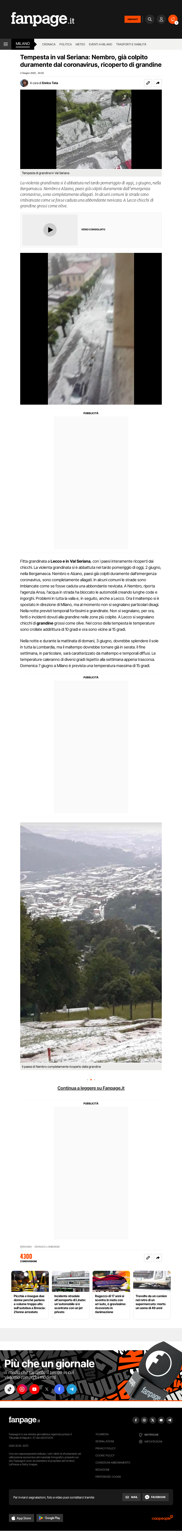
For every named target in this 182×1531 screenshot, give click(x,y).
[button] (158, 83)
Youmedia (102, 1434)
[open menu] (5, 44)
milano (23, 43)
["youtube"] (34, 1389)
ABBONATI (132, 19)
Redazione (102, 1469)
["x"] (47, 1389)
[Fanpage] (24, 1420)
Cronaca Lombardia (47, 1247)
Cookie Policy (105, 1455)
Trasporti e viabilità (131, 44)
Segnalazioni (104, 1441)
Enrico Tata (50, 83)
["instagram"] (22, 1389)
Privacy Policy (105, 1448)
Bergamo (26, 1247)
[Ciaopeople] (162, 1519)
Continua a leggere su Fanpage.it (91, 1088)
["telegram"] (72, 1389)
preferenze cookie (108, 1476)
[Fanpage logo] (37, 19)
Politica (65, 44)
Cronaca (48, 44)
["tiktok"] (9, 1389)
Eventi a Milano (100, 44)
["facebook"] (59, 1389)
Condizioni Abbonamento (112, 1462)
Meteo (80, 44)
